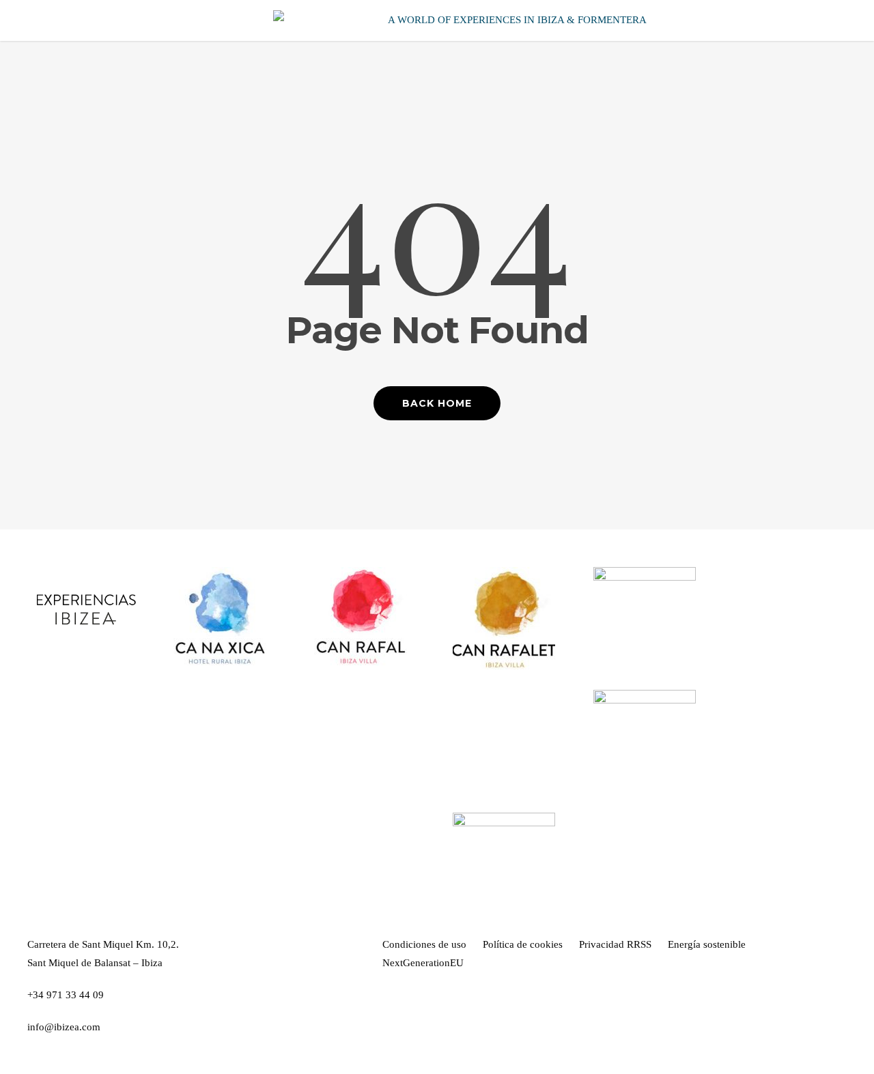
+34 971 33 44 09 (65, 994)
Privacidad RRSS (615, 944)
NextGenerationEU (423, 962)
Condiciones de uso (424, 944)
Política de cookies (523, 944)
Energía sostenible (707, 944)
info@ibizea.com (63, 1026)
